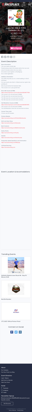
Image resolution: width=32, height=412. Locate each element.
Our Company (4, 370)
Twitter (5, 392)
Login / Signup (5, 378)
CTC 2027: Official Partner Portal (10, 321)
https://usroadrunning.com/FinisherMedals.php (13, 118)
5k (13, 41)
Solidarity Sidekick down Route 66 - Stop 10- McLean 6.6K (14, 276)
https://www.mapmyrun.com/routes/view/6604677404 (15, 92)
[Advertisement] (16, 159)
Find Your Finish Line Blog (8, 372)
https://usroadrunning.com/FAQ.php (10, 142)
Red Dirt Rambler (6, 299)
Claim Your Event (5, 382)
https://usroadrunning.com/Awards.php (11, 137)
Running (9, 41)
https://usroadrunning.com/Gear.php (10, 123)
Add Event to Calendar (7, 380)
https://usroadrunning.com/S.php (10, 132)
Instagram (5, 390)
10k (16, 41)
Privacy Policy (20, 410)
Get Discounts (7, 403)
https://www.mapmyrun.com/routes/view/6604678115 (15, 104)
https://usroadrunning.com (8, 147)
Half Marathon (21, 41)
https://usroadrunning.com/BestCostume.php (13, 128)
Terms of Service (12, 410)
